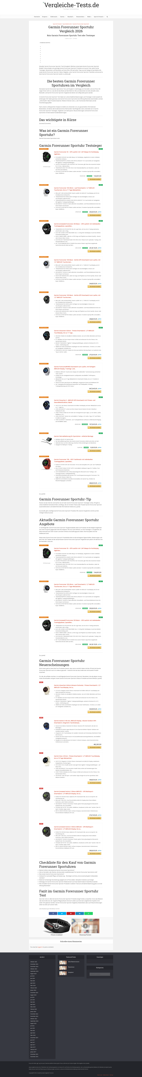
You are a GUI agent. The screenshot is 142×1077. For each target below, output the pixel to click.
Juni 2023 (32, 999)
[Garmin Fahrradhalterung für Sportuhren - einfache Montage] (47, 441)
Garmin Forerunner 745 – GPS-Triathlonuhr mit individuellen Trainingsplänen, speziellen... (73, 460)
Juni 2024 (32, 978)
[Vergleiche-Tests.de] (71, 4)
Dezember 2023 (34, 992)
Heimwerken (80, 16)
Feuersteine (71, 967)
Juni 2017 (32, 1040)
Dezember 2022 (34, 1014)
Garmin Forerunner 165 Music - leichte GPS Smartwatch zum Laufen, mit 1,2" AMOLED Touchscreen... (77, 261)
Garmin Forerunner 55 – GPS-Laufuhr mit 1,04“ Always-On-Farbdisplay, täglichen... (76, 153)
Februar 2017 (33, 1049)
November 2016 (34, 1056)
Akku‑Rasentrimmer (73, 961)
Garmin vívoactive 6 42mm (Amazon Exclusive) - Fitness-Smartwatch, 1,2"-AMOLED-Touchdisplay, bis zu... (77, 686)
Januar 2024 (33, 990)
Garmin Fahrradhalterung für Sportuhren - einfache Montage (73, 436)
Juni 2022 (32, 1028)
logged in (40, 947)
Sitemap (111, 1075)
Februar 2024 (33, 988)
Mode (89, 16)
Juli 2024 (32, 976)
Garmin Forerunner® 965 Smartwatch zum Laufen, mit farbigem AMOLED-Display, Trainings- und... (74, 368)
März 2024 (33, 985)
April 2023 (32, 1004)
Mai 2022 (32, 1030)
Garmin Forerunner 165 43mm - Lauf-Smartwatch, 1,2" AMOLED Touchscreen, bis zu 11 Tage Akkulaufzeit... (74, 189)
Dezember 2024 (34, 964)
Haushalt (70, 16)
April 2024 (32, 983)
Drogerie (44, 16)
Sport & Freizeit (98, 16)
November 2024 (34, 966)
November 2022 (34, 1016)
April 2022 (32, 1033)
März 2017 (33, 1047)
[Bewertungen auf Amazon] (47, 164)
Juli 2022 (32, 1025)
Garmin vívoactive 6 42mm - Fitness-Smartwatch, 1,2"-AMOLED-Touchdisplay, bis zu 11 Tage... (74, 332)
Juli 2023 (32, 997)
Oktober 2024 (33, 969)
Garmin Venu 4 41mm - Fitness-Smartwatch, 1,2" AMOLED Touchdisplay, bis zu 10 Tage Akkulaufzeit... (77, 757)
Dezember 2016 (34, 1054)
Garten (62, 16)
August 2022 (33, 1023)
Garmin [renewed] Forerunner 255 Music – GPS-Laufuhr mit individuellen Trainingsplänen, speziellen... (77, 225)
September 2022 (34, 1021)
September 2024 (34, 971)
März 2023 (33, 1006)
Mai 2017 (32, 1042)
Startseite (37, 16)
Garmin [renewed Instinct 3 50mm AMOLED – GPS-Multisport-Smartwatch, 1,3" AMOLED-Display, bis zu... (73, 792)
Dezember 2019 (34, 1037)
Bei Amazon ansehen (95, 179)
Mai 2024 (32, 980)
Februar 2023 (33, 1009)
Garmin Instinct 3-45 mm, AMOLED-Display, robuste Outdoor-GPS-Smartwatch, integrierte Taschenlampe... (75, 722)
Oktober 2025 (33, 961)
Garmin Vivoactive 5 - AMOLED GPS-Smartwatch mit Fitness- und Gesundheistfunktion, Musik (74, 401)
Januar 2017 (33, 1052)
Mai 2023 (32, 1002)
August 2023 (33, 995)
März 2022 (33, 1035)
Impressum (99, 1075)
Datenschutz (106, 1075)
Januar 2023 (33, 1011)
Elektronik (53, 16)
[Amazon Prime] (99, 212)
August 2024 (33, 973)
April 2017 (32, 1044)
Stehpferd (70, 972)
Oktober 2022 (33, 1018)
